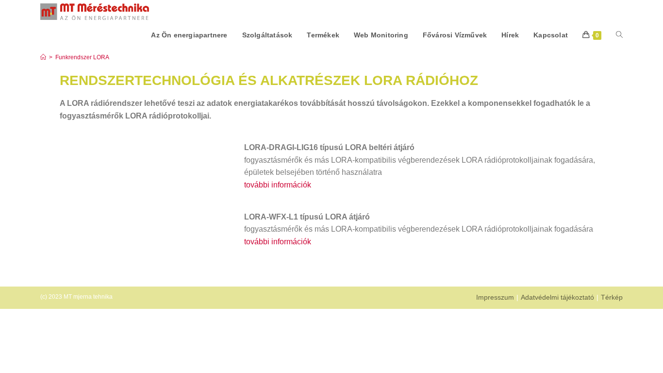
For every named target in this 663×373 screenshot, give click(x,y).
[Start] (43, 57)
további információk (277, 185)
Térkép (612, 297)
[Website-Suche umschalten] (619, 35)
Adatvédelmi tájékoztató (557, 297)
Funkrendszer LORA (82, 57)
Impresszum (495, 297)
